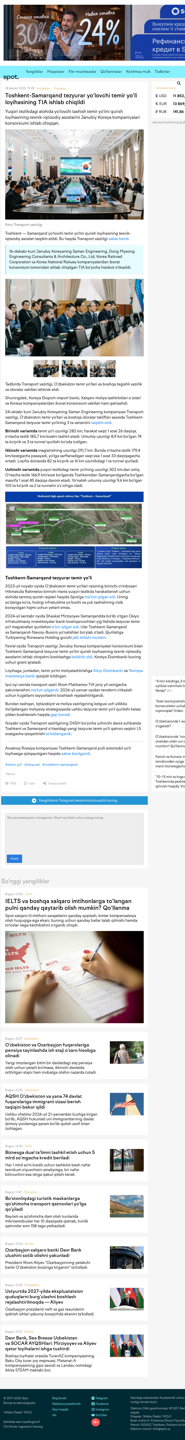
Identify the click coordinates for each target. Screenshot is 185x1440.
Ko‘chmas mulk (138, 71)
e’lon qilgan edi (65, 627)
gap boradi (60, 714)
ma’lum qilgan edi (100, 597)
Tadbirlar (162, 71)
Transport (30, 1192)
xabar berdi (119, 238)
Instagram (102, 1409)
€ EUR (161, 104)
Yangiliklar (34, 71)
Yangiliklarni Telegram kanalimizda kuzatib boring (77, 800)
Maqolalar (55, 71)
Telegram (101, 1398)
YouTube (101, 1415)
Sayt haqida (60, 1409)
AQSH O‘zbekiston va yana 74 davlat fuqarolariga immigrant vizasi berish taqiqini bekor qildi (43, 1102)
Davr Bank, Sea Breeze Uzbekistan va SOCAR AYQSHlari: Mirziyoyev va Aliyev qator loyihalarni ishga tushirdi (50, 1343)
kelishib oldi (82, 657)
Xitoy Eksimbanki (108, 670)
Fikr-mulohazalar (82, 71)
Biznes (29, 1243)
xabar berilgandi (75, 753)
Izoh (31, 783)
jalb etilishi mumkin (89, 637)
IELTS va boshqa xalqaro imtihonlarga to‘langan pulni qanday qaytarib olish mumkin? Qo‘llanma (68, 904)
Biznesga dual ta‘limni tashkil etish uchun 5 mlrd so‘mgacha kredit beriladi (50, 1155)
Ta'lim (28, 894)
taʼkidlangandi (58, 733)
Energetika (32, 1285)
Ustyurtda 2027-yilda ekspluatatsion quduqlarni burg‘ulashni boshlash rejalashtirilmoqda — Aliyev (44, 1297)
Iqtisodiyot (31, 1038)
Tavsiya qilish (56, 783)
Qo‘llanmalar (111, 71)
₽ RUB (160, 112)
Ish (54, 1415)
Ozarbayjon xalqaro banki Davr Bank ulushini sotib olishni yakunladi (43, 1252)
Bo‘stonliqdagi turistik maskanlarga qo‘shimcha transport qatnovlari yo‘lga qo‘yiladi (45, 1204)
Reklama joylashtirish (66, 1404)
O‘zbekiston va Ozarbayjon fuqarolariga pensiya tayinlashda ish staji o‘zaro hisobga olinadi (50, 1050)
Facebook (102, 1404)
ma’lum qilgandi (44, 690)
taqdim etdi (101, 422)
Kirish (14, 859)
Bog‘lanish (59, 1398)
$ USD (160, 96)
